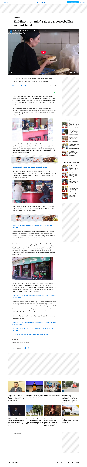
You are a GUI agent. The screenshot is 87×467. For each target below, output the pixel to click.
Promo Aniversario (73, 2)
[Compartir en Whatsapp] (21, 86)
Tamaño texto (18, 348)
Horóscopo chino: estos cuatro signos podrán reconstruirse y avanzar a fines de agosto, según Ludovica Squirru (51, 422)
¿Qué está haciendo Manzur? (52, 395)
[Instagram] (57, 462)
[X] (61, 462)
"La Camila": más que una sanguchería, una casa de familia (29, 167)
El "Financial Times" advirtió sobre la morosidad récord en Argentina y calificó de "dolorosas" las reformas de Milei (16, 422)
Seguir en (52, 92)
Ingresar (83, 2)
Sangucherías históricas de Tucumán (20, 342)
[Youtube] (72, 462)
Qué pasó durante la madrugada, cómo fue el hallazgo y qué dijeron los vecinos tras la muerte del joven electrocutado (69, 399)
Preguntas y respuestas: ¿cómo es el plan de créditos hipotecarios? (70, 420)
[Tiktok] (68, 462)
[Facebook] (65, 462)
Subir (78, 462)
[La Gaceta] (43, 2)
